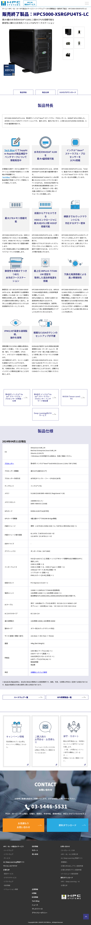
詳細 (17, 741)
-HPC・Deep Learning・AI (70, 881)
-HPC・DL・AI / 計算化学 (69, 854)
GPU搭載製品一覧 (64, 697)
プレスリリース (37, 909)
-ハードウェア (8, 850)
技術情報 (35, 846)
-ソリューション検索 (10, 889)
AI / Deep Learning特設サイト (14, 862)
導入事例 (35, 854)
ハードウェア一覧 (21, 697)
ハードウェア (40, 8)
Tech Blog (6, 177)
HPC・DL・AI (13, 8)
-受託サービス (8, 874)
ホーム (4, 8)
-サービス (6, 858)
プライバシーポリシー (39, 913)
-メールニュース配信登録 (69, 874)
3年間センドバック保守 (39, 672)
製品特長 (23, 92)
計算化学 (6, 870)
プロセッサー (9, 463)
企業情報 (35, 889)
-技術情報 (6, 885)
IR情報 (34, 893)
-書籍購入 (63, 862)
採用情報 (35, 897)
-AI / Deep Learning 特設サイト (71, 858)
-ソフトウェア (8, 854)
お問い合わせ (65, 846)
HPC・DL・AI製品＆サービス (13, 846)
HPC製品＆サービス (27, 8)
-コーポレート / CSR (67, 850)
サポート (35, 850)
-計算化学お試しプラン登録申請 (71, 866)
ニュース (35, 905)
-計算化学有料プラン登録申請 (70, 870)
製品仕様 (45, 92)
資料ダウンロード (66, 877)
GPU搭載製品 (51, 8)
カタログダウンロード (67, 92)
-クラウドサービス (9, 877)
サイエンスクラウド (10, 866)
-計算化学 (63, 885)
